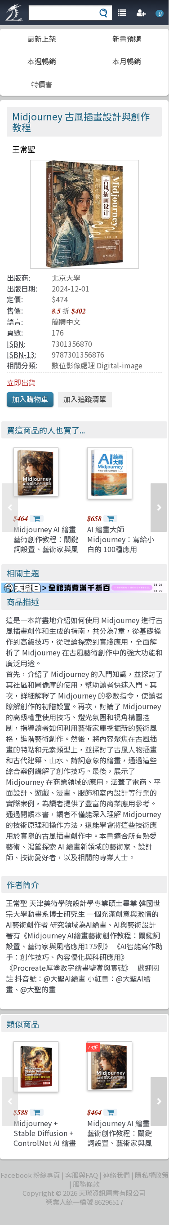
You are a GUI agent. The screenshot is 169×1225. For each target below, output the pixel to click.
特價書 (42, 84)
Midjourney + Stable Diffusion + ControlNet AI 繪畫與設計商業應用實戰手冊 (45, 1143)
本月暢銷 (126, 61)
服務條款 (86, 1184)
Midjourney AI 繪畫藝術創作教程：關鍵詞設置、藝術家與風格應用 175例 (45, 544)
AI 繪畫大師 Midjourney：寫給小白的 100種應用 (120, 539)
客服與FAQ (81, 1175)
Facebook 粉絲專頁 (30, 1175)
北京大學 (66, 277)
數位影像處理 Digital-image (97, 365)
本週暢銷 (41, 61)
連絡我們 (116, 1175)
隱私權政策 (152, 1175)
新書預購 (126, 38)
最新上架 (41, 38)
